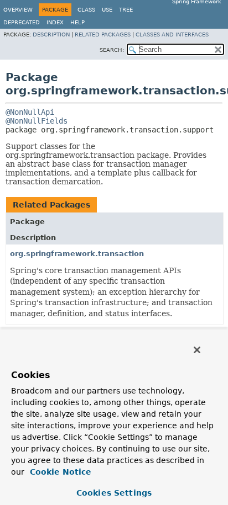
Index (55, 22)
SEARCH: (112, 50)
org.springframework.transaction (77, 253)
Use (107, 10)
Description (51, 34)
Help (77, 22)
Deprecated (21, 22)
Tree (126, 10)
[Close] (197, 350)
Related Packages (103, 34)
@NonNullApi (30, 112)
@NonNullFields (37, 120)
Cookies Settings (114, 492)
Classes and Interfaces (172, 34)
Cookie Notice (59, 471)
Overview (18, 10)
